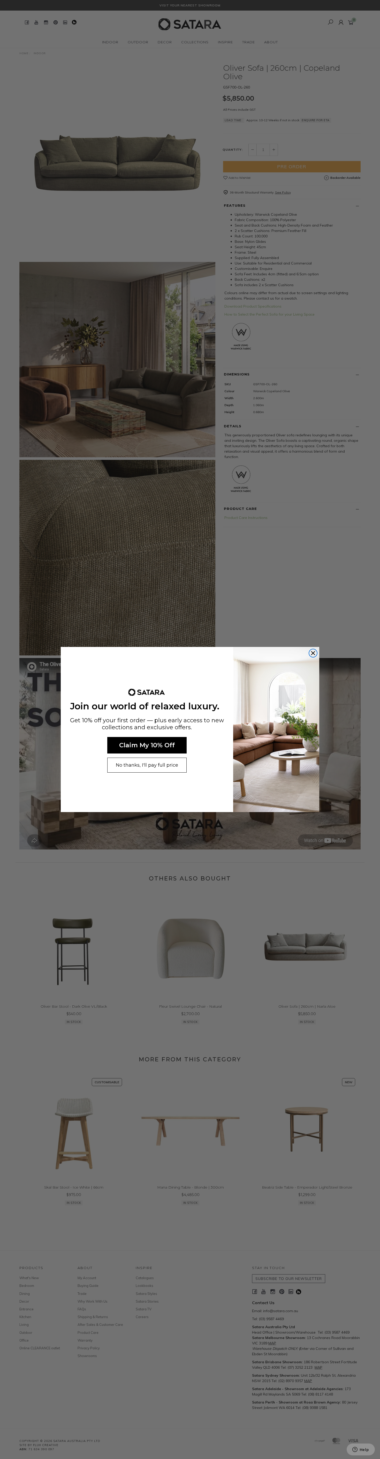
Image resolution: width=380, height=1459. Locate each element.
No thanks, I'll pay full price (147, 765)
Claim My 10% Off (147, 745)
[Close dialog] (313, 653)
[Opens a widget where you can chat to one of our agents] (360, 1450)
